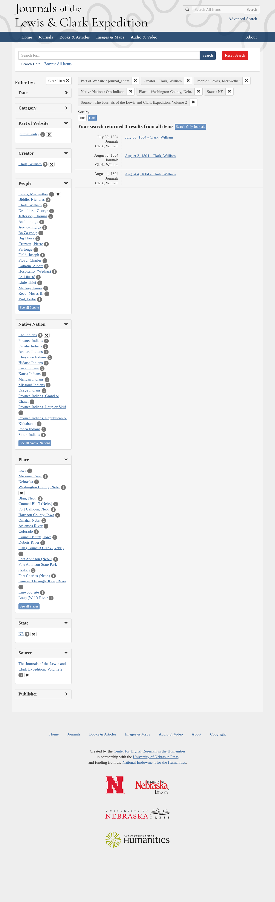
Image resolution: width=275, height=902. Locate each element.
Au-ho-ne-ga (28, 221)
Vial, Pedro (27, 299)
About (251, 37)
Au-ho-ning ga (29, 227)
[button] (135, 81)
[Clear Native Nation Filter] (47, 335)
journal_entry (28, 134)
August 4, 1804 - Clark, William (150, 174)
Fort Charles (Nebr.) (34, 576)
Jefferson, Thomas (32, 216)
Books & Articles (75, 37)
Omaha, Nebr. (29, 520)
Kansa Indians (29, 374)
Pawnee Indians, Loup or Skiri (42, 407)
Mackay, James (30, 288)
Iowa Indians (28, 368)
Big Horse (26, 238)
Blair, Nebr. (27, 498)
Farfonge (25, 249)
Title (82, 118)
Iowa (22, 470)
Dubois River (28, 542)
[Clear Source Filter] (27, 675)
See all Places (29, 606)
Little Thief (27, 282)
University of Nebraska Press (156, 757)
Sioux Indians (29, 434)
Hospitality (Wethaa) (34, 271)
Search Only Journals (190, 126)
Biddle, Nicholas (31, 199)
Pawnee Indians (30, 340)
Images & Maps (110, 37)
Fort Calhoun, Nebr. (34, 509)
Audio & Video (144, 37)
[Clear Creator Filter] (52, 164)
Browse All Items (58, 64)
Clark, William (30, 164)
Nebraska (25, 482)
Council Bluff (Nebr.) (35, 503)
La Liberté (26, 277)
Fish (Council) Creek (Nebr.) (41, 548)
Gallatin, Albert (30, 266)
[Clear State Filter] (34, 634)
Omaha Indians (30, 346)
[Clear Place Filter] (21, 493)
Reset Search (235, 55)
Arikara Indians (30, 351)
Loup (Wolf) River (33, 597)
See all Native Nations (35, 443)
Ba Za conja (27, 233)
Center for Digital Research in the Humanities (149, 751)
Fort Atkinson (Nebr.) (35, 559)
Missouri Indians (31, 385)
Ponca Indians (29, 429)
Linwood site (28, 592)
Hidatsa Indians (30, 363)
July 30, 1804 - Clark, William (149, 137)
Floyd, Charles (29, 260)
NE (21, 634)
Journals (45, 37)
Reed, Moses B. (30, 293)
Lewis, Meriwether (33, 194)
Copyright (218, 734)
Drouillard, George (33, 210)
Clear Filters (57, 81)
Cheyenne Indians (32, 357)
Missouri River (30, 476)
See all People (29, 307)
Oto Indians (27, 335)
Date (92, 118)
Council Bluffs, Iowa (34, 537)
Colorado (25, 531)
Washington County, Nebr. (39, 487)
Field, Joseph (28, 255)
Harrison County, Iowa (36, 515)
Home (26, 37)
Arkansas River (30, 526)
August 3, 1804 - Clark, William (150, 156)
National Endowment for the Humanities (154, 762)
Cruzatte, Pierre (30, 244)
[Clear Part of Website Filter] (49, 134)
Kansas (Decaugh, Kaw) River (42, 581)
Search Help (30, 64)
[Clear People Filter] (58, 194)
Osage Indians (29, 390)
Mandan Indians (31, 379)
